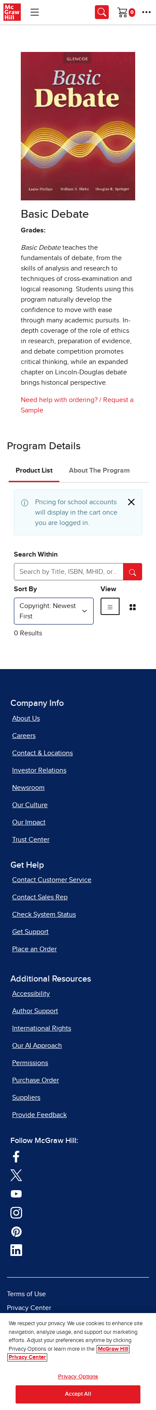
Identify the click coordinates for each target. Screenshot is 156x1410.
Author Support (35, 1011)
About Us (26, 718)
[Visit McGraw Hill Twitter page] (16, 1174)
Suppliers (26, 1097)
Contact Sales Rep (40, 897)
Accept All (78, 1394)
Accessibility (31, 993)
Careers (24, 735)
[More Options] (146, 12)
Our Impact (29, 822)
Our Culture (30, 805)
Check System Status (44, 914)
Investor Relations (39, 770)
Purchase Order (35, 1080)
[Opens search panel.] (102, 12)
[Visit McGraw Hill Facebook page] (16, 1155)
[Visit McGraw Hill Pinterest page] (16, 1230)
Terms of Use (26, 1294)
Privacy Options (78, 1377)
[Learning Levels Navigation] (35, 12)
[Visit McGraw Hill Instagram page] (16, 1211)
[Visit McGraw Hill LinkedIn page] (16, 1249)
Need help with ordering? (59, 399)
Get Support (30, 931)
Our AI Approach (37, 1045)
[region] (78, 1361)
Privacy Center (29, 1307)
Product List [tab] (34, 470)
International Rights (41, 1028)
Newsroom (28, 787)
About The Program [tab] (99, 470)
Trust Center (30, 839)
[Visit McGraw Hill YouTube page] (16, 1193)
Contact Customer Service (51, 879)
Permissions (30, 1062)
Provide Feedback (39, 1114)
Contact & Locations (42, 753)
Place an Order (34, 949)
